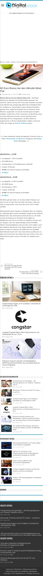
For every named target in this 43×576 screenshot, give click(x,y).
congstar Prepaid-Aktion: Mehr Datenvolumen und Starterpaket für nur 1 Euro (20, 333)
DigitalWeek (5, 94)
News (28, 94)
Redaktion (25, 571)
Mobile (7, 62)
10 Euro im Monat (21, 123)
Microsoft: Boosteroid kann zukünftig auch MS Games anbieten (13, 266)
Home (3, 62)
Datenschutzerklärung (13, 571)
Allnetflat (13, 62)
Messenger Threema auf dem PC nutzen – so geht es (20, 518)
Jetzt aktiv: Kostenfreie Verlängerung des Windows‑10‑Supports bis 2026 (15, 544)
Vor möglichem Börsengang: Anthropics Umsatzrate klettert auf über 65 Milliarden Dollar (26, 427)
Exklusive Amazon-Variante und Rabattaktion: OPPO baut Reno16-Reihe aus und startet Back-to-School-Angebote (21, 363)
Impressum (9, 569)
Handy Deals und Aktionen (15, 138)
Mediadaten (33, 571)
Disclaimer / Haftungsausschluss (25, 569)
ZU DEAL (5, 172)
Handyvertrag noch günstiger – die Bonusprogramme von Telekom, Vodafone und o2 (26, 382)
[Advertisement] (21, 37)
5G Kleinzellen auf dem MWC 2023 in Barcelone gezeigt (29, 272)
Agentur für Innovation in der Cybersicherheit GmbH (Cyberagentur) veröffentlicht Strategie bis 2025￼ (25, 453)
